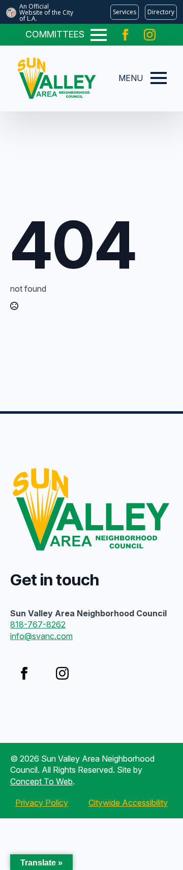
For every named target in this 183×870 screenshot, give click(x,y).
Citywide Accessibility (128, 803)
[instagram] (149, 34)
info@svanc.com (41, 636)
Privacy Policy (41, 803)
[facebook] (125, 34)
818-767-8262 (38, 624)
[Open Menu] (98, 35)
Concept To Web (41, 781)
